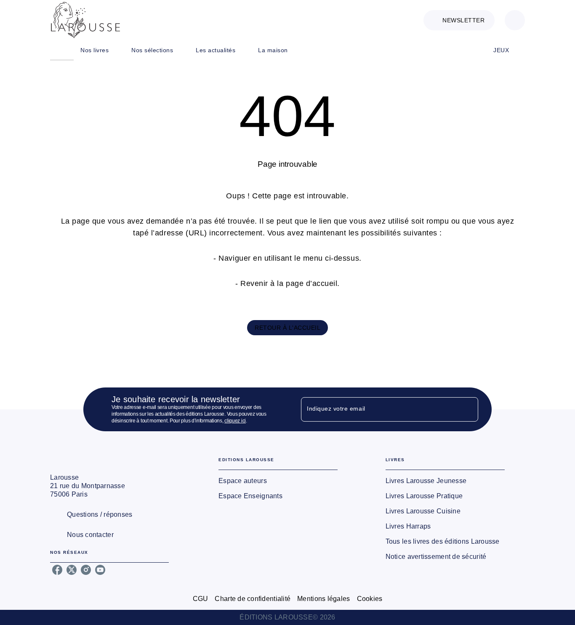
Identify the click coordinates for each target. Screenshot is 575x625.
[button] (459, 20)
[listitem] (57, 570)
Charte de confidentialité (252, 598)
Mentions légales (323, 598)
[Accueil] (85, 20)
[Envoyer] (468, 409)
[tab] (62, 50)
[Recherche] (515, 20)
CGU (200, 598)
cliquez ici (235, 421)
